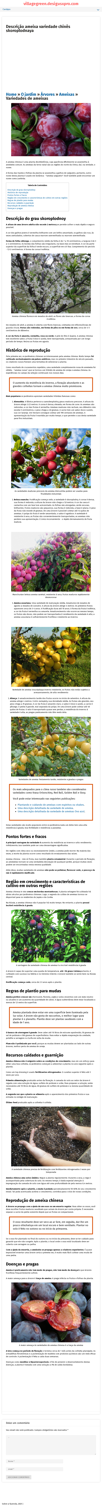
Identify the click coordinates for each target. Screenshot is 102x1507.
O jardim (28, 94)
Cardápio (6, 9)
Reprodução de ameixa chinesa (20, 206)
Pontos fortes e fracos (17, 195)
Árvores (48, 94)
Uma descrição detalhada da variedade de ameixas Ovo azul (51, 811)
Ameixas (66, 94)
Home (11, 94)
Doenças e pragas (15, 208)
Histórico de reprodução (17, 192)
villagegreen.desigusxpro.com (51, 3)
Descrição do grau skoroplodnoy (21, 190)
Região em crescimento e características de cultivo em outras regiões (37, 198)
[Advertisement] (51, 51)
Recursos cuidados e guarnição (20, 203)
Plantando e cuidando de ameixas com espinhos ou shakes (51, 804)
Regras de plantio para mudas (20, 200)
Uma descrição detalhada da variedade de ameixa (45, 808)
